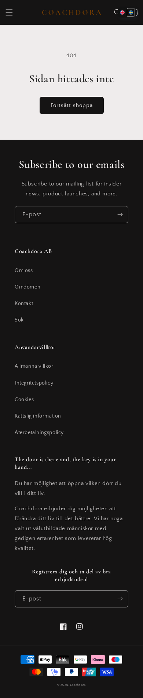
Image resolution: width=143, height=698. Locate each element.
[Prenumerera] (120, 214)
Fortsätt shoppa (72, 105)
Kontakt (24, 303)
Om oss (24, 270)
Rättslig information (38, 416)
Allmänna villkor (34, 366)
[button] (9, 12)
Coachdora (78, 685)
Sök (19, 320)
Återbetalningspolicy (39, 433)
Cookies (24, 400)
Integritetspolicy (34, 383)
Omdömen (27, 287)
